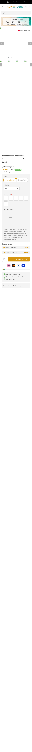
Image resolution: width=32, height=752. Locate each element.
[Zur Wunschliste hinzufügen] (4, 259)
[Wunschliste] (26, 7)
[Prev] (1, 64)
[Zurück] (30, 43)
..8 (11, 57)
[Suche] (3, 13)
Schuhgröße (8, 185)
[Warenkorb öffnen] (29, 7)
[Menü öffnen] (2, 7)
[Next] (31, 64)
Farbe (6, 176)
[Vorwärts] (2, 43)
